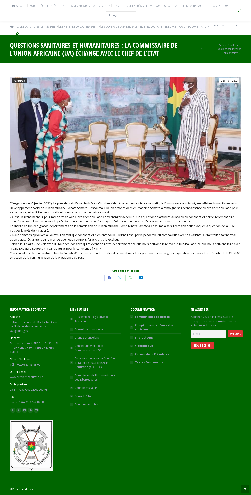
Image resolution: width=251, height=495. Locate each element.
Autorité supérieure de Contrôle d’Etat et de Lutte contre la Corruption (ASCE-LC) (95, 362)
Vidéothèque (144, 346)
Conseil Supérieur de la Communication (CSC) (89, 348)
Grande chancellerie (87, 337)
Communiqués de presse (152, 317)
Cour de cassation (86, 388)
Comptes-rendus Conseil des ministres (155, 327)
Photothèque (144, 337)
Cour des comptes (86, 404)
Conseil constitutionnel (89, 329)
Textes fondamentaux (151, 362)
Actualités (19, 81)
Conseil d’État (83, 396)
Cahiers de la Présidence (152, 354)
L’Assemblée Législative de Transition (92, 319)
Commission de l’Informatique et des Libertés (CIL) (95, 377)
